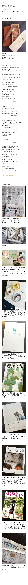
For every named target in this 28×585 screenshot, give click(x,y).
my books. (16, 11)
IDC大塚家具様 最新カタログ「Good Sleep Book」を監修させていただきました (13, 356)
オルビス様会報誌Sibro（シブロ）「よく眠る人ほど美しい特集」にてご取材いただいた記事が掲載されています (13, 314)
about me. (9, 11)
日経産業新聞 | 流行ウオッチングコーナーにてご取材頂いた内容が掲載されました (13, 567)
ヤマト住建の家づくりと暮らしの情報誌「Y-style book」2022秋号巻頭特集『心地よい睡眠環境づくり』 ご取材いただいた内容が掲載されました (13, 481)
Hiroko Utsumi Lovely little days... (9, 6)
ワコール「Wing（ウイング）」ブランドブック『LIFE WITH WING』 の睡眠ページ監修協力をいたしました (13, 437)
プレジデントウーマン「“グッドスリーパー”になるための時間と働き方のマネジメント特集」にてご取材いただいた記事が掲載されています (13, 525)
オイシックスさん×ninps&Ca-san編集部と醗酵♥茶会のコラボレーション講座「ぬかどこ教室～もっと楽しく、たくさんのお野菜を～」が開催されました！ (13, 271)
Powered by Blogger (15, 578)
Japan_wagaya (8, 175)
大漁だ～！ (5, 246)
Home (4, 11)
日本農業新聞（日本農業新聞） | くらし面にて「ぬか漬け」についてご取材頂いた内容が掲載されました (13, 220)
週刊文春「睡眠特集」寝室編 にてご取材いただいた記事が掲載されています (14, 395)
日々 (13, 175)
